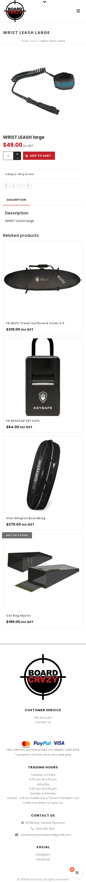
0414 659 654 (45, 829)
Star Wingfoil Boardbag (25, 518)
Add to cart (40, 156)
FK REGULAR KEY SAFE (23, 421)
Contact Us (43, 722)
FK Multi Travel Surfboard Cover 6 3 (35, 323)
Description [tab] (16, 200)
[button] (75, 57)
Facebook (43, 859)
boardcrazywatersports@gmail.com (46, 835)
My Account (43, 718)
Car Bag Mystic (18, 616)
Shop (34, 41)
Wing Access (26, 174)
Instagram (43, 855)
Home (24, 41)
